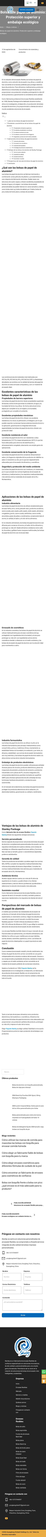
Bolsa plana (20, 1440)
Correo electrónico (9, 1284)
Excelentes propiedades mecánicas (23, 130)
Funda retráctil (21, 1480)
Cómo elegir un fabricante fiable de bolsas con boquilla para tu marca (22, 1154)
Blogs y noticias (11, 27)
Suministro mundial (19, 159)
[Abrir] (38, 10)
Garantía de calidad (19, 154)
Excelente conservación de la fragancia (24, 134)
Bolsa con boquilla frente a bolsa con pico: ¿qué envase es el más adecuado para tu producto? (22, 1185)
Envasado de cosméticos (20, 143)
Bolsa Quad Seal (21, 1458)
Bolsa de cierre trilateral (20, 1452)
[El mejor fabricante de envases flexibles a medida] (10, 10)
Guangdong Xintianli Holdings (16, 1532)
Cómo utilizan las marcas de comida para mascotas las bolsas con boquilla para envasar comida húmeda (22, 1143)
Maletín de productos (23, 1399)
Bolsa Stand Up (21, 1444)
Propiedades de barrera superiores (23, 128)
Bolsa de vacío (20, 1484)
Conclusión (11, 163)
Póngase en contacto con (23, 1411)
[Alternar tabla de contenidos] (4, 117)
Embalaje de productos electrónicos (23, 148)
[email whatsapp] (44, 1372)
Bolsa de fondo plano (23, 1448)
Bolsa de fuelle (20, 1461)
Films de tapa (20, 1476)
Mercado (19, 1391)
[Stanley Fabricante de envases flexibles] (23, 1347)
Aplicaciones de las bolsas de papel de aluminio (22, 139)
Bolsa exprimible (21, 1430)
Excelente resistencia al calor (21, 132)
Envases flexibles (21, 1387)
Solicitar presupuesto (26, 10)
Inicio (2, 27)
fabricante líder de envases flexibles (18, 832)
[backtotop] (44, 1381)
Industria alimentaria (19, 141)
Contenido (6, 1298)
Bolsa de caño (20, 1426)
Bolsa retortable (21, 1465)
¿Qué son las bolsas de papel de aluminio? (21, 121)
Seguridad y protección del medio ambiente (25, 137)
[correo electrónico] (44, 1376)
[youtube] (42, 3)
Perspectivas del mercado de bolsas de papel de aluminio (25, 161)
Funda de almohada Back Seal (22, 1435)
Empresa (27, 1271)
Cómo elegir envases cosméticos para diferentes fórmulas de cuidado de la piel (22, 1164)
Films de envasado (22, 1473)
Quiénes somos (21, 1402)
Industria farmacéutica (19, 145)
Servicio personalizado (20, 152)
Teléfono (27, 1284)
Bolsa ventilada (21, 1488)
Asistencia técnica (18, 157)
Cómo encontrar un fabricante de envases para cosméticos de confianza (22, 1174)
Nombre (5, 1271)
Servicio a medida (22, 1395)
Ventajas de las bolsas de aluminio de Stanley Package (25, 150)
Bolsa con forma (21, 1469)
